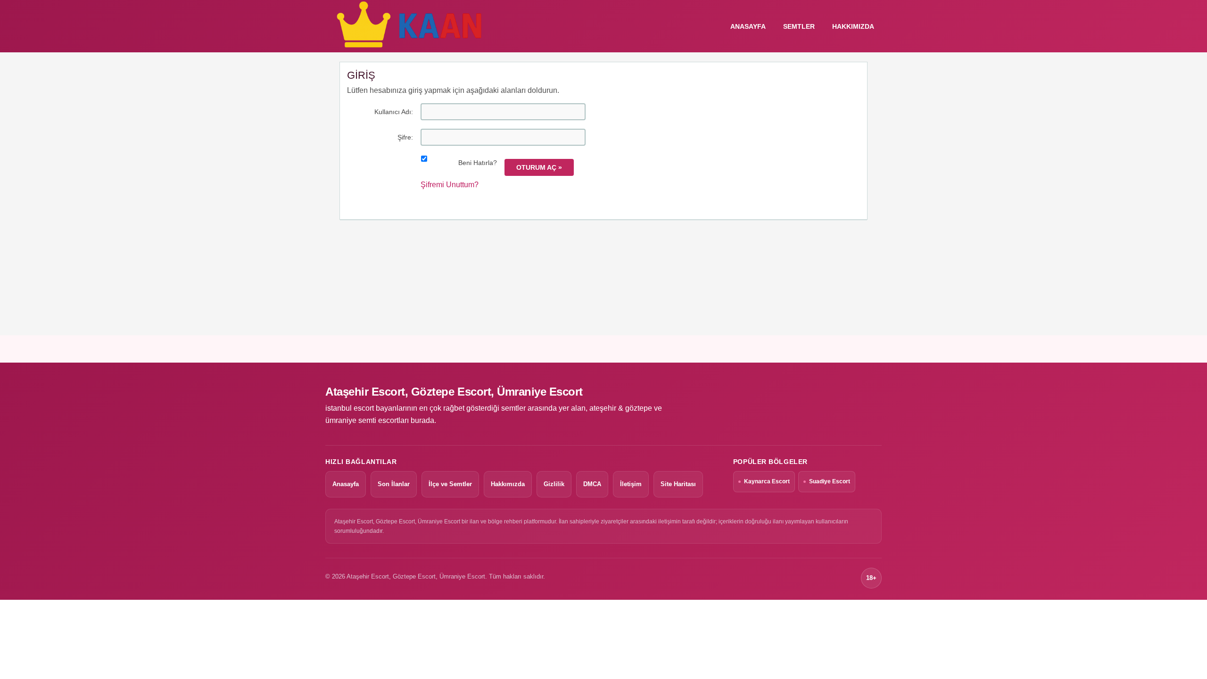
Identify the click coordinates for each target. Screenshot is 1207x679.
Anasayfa (345, 484)
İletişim (631, 484)
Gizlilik (554, 484)
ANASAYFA (748, 26)
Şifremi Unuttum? (450, 185)
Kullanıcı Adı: (393, 112)
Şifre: (405, 137)
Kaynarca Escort (767, 481)
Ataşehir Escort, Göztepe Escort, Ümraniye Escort (454, 391)
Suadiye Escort (829, 481)
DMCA (592, 484)
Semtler (799, 26)
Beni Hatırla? (477, 162)
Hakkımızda (853, 26)
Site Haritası (678, 484)
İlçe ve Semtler (450, 484)
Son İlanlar (394, 484)
